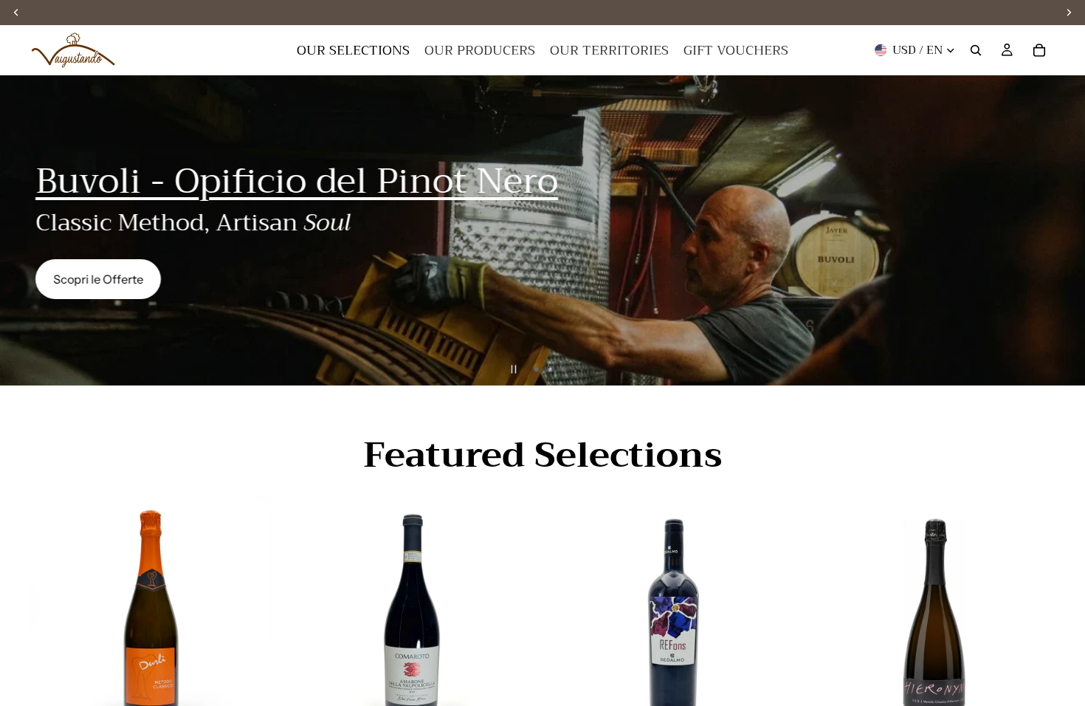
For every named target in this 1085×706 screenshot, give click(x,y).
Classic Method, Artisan (193, 222)
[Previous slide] (23, 230)
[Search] (976, 50)
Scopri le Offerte (98, 279)
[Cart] (1039, 50)
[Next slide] (1061, 230)
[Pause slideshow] (513, 369)
